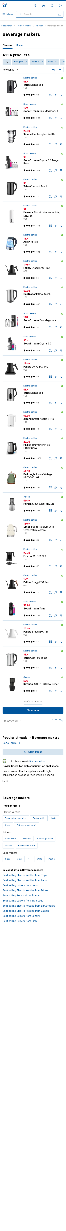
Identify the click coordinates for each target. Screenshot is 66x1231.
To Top (59, 720)
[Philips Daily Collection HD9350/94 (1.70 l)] (33, 448)
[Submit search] (20, 14)
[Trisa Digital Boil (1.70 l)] (33, 87)
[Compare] (50, 94)
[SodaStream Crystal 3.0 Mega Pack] (33, 162)
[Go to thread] (33, 771)
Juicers (26, 497)
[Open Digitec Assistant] (51, 5)
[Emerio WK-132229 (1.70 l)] (33, 558)
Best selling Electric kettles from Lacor (25, 880)
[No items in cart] (60, 5)
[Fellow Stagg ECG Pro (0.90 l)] (33, 584)
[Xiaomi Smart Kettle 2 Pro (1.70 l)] (33, 421)
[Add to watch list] (55, 94)
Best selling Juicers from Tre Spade (23, 900)
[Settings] (35, 5)
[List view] (60, 69)
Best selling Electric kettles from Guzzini (26, 910)
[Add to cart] (60, 94)
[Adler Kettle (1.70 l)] (33, 244)
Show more (33, 710)
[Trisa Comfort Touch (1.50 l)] (33, 188)
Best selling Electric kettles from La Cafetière (29, 905)
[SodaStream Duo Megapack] (33, 320)
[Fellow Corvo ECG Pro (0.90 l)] (33, 369)
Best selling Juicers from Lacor (20, 885)
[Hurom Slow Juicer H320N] (33, 504)
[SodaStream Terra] (33, 609)
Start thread (35, 751)
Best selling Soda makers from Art (22, 895)
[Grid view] (53, 69)
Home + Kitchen (24, 26)
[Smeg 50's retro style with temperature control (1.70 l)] (33, 530)
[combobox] (7, 62)
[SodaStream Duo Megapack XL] (33, 111)
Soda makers (29, 104)
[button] (62, 78)
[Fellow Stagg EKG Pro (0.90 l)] (33, 634)
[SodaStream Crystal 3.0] (33, 344)
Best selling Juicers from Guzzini (21, 915)
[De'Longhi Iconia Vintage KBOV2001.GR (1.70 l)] (33, 478)
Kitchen (39, 26)
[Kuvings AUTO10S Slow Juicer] (33, 684)
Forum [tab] (19, 45)
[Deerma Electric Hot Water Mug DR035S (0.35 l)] (33, 216)
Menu (9, 14)
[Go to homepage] (5, 5)
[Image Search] (59, 14)
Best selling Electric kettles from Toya (25, 875)
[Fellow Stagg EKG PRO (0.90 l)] (33, 270)
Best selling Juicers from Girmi (20, 921)
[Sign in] (43, 5)
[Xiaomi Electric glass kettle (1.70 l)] (33, 136)
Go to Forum (9, 742)
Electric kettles (30, 78)
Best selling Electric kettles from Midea (25, 890)
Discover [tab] (7, 45)
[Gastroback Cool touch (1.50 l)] (33, 296)
